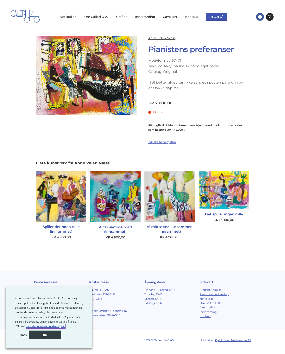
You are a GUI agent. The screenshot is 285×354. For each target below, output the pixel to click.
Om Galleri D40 (96, 17)
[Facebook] (260, 17)
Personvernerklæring (214, 294)
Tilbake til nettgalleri (162, 142)
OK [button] (45, 335)
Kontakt (191, 17)
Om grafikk (207, 307)
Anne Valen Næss (161, 38)
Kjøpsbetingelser (211, 290)
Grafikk (121, 17)
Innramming (145, 17)
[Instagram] (270, 17)
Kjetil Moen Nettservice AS (233, 340)
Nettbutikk (207, 298)
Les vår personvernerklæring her (45, 326)
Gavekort (170, 17)
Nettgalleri (68, 17)
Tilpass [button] (22, 335)
